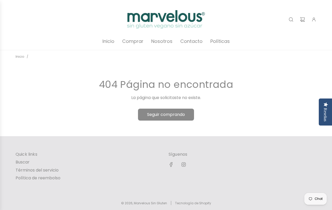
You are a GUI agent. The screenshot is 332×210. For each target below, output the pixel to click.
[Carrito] (302, 19)
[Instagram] (183, 164)
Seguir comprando (166, 114)
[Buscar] (291, 19)
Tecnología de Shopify (193, 203)
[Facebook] (171, 164)
